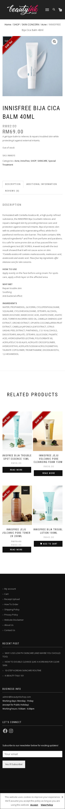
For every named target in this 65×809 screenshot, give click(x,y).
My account (10, 588)
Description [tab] (13, 184)
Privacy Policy (11, 614)
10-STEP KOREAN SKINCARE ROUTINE (23, 670)
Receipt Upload (12, 599)
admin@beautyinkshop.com (16, 696)
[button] (55, 42)
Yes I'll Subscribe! (13, 764)
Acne (44, 24)
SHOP (16, 24)
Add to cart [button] (50, 544)
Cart (6, 593)
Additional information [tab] (41, 184)
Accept (34, 804)
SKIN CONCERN (30, 24)
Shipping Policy (12, 609)
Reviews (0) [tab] (12, 191)
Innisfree (25, 160)
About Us (9, 624)
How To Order (11, 604)
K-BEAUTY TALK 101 (14, 675)
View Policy (47, 804)
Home (7, 24)
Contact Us (9, 630)
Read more (16, 470)
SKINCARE (42, 160)
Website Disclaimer (14, 619)
